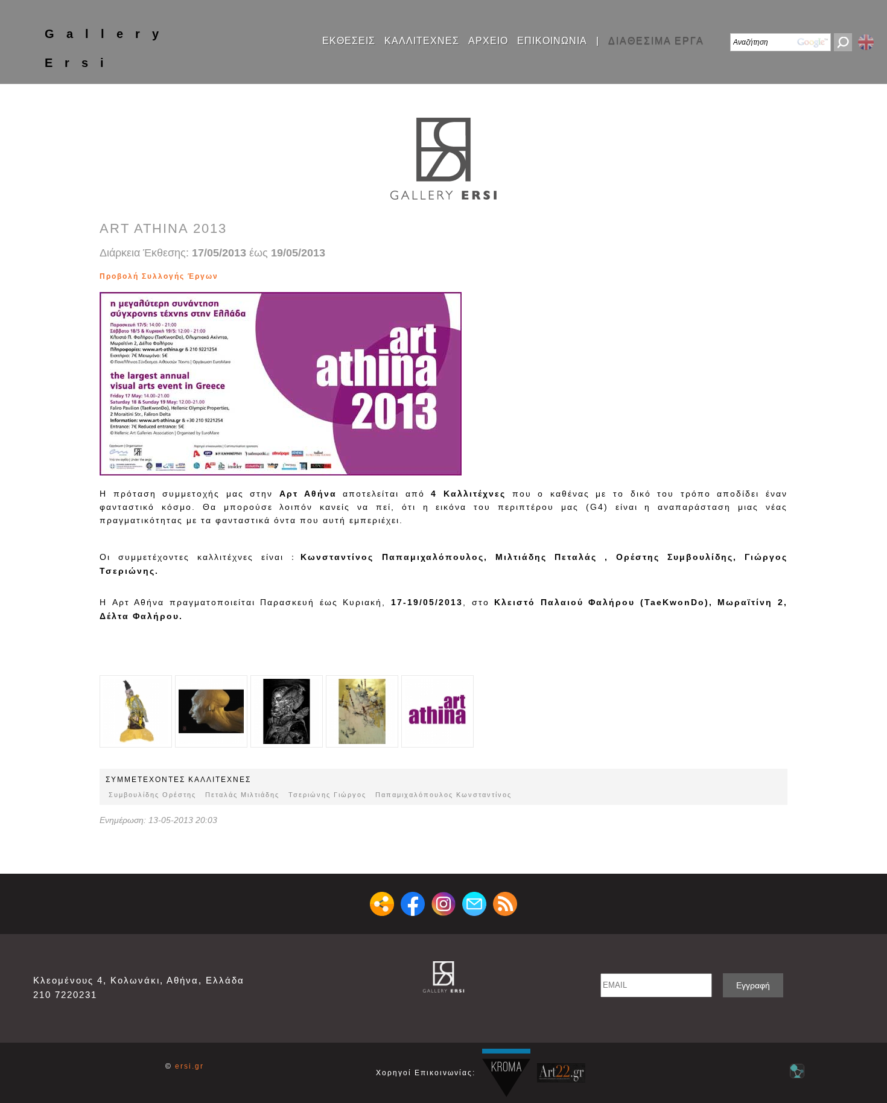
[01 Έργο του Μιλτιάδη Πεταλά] (135, 711)
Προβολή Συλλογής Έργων (159, 276)
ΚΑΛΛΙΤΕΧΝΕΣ (421, 41)
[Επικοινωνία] (474, 904)
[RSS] (505, 904)
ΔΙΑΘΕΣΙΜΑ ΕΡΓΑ (656, 41)
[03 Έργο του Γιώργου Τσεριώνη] (228, 276)
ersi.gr (189, 1066)
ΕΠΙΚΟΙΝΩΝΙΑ (552, 41)
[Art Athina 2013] (241, 276)
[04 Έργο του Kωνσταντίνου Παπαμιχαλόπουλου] (235, 276)
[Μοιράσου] (382, 904)
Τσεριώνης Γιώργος (327, 794)
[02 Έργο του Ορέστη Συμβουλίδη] (222, 276)
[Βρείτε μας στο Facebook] (413, 904)
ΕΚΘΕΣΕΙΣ (348, 41)
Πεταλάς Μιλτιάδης (242, 794)
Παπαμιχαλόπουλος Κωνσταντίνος (443, 794)
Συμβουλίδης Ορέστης (152, 794)
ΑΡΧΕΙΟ (488, 41)
